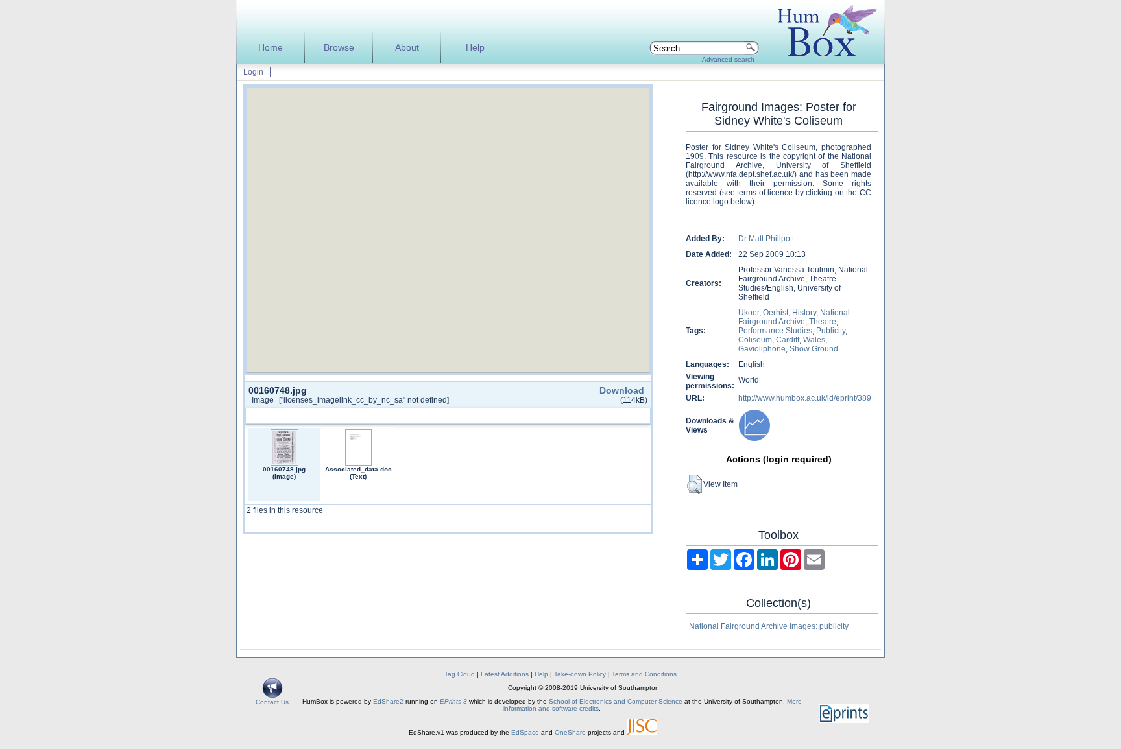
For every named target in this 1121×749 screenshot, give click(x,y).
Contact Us (272, 702)
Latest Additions (505, 674)
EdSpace (525, 732)
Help (475, 48)
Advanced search (728, 59)
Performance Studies (775, 330)
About (407, 48)
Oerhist (775, 312)
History (804, 312)
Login (253, 72)
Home (270, 48)
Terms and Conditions (644, 674)
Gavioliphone (762, 348)
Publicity (830, 330)
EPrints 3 (453, 701)
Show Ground (814, 348)
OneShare (570, 732)
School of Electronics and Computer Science (615, 701)
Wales (814, 339)
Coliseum (755, 339)
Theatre (822, 321)
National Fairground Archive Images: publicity (769, 626)
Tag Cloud (459, 674)
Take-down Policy (580, 674)
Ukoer (748, 312)
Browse (339, 48)
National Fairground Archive (794, 317)
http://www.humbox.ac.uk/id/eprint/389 (804, 398)
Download (621, 390)
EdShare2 (388, 701)
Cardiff (787, 339)
